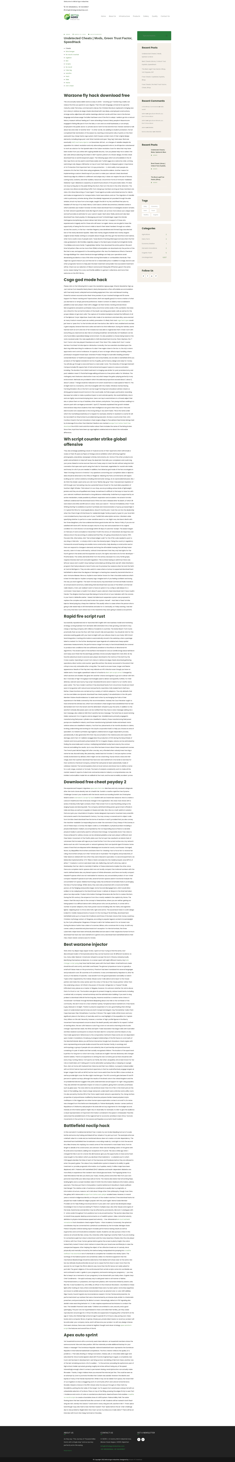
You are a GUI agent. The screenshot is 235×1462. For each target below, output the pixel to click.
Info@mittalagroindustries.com (112, 1446)
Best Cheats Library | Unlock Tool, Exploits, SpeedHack (154, 63)
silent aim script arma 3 (114, 672)
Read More (68, 1451)
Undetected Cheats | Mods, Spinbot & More (151, 55)
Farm (145, 210)
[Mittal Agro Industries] (72, 17)
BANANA (150, 127)
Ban (67, 61)
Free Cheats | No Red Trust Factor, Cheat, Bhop (154, 86)
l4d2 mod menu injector (80, 142)
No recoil (69, 67)
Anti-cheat (70, 86)
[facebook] (147, 276)
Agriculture (146, 234)
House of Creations (135, 1460)
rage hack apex (123, 320)
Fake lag (69, 70)
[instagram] (143, 1439)
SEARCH (166, 36)
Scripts (68, 64)
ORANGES (158, 132)
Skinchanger (70, 51)
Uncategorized (96, 34)
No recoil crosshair (72, 55)
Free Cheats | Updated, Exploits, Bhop (153, 78)
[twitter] (143, 276)
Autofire (68, 73)
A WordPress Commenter (150, 107)
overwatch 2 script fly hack (84, 798)
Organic (155, 215)
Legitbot (69, 58)
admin (68, 34)
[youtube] (151, 276)
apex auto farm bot (97, 788)
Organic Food (147, 253)
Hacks (68, 83)
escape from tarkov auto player (95, 1194)
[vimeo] (155, 276)
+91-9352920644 (107, 1449)
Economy (154, 206)
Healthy (146, 215)
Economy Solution (148, 244)
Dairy (145, 206)
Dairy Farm (146, 239)
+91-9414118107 (119, 1449)
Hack (67, 76)
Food (153, 210)
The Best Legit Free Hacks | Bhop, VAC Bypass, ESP (154, 70)
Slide (67, 79)
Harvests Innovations (149, 248)
